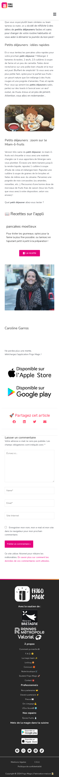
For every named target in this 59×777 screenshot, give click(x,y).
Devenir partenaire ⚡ (29, 695)
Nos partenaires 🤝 (29, 690)
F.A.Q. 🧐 (29, 653)
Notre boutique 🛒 (29, 671)
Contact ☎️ (29, 680)
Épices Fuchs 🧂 (29, 718)
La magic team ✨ (29, 658)
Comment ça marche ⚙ (29, 649)
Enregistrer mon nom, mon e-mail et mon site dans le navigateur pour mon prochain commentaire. (29, 531)
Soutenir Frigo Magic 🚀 (29, 676)
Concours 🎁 (29, 667)
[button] (54, 14)
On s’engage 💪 (29, 703)
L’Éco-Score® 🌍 (29, 708)
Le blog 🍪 (29, 662)
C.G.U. (37, 762)
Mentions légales (18, 762)
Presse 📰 (29, 699)
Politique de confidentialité (29, 766)
